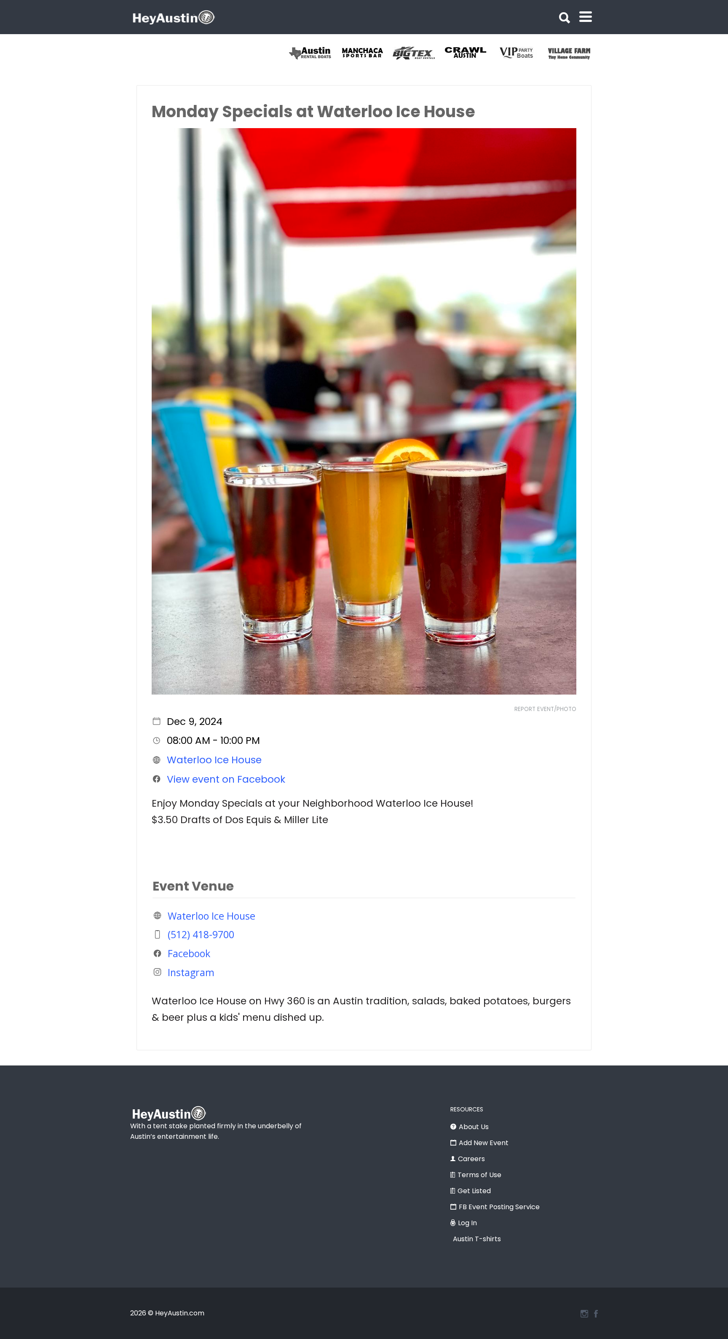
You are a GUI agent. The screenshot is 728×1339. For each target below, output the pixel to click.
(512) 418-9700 (201, 934)
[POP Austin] (315, 53)
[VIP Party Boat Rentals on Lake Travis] (574, 53)
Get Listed (474, 1191)
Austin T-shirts (477, 1239)
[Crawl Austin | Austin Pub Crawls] (522, 53)
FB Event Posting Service (499, 1207)
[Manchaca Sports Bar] (418, 53)
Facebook (189, 953)
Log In (467, 1223)
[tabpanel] (315, 53)
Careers (471, 1159)
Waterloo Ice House (214, 760)
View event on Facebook (226, 779)
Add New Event (484, 1143)
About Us (474, 1127)
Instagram (191, 972)
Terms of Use (479, 1175)
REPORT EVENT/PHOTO (545, 709)
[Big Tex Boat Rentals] (470, 53)
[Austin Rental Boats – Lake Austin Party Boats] (367, 53)
